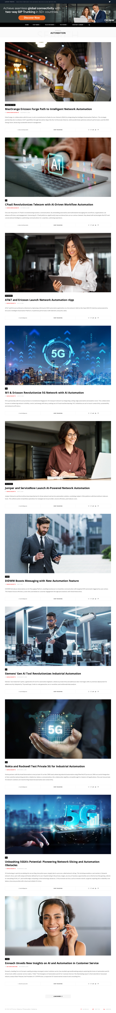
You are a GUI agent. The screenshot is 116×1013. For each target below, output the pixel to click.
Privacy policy (26, 1009)
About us (19, 1009)
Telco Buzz (9, 484)
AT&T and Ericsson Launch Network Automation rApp (39, 300)
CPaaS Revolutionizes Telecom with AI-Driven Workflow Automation (49, 204)
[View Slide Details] (58, 13)
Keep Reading (58, 129)
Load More (57, 996)
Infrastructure (10, 105)
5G (6, 388)
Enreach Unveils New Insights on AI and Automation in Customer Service (52, 963)
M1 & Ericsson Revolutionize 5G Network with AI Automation (44, 392)
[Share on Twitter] (93, 129)
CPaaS (7, 576)
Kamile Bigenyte (11, 303)
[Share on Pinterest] (98, 129)
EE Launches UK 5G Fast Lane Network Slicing (31, 2)
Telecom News (49, 25)
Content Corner (77, 25)
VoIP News (36, 25)
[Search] (89, 25)
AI (6, 200)
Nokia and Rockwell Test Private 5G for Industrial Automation (45, 766)
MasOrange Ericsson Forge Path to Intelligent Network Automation (48, 109)
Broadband (9, 295)
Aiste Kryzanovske (12, 966)
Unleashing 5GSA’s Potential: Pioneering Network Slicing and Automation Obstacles (52, 863)
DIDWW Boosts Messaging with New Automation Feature (42, 580)
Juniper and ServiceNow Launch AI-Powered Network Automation (47, 488)
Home (27, 25)
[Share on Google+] (95, 129)
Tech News (63, 25)
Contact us (34, 1009)
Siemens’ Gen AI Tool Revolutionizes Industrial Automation (43, 673)
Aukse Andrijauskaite (13, 112)
